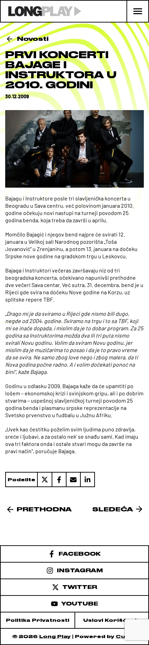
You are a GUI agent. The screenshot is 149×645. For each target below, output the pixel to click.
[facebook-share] (59, 479)
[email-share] (73, 479)
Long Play (55, 636)
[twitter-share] (44, 479)
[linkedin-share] (87, 479)
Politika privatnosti (37, 620)
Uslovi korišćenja (112, 620)
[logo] (41, 11)
